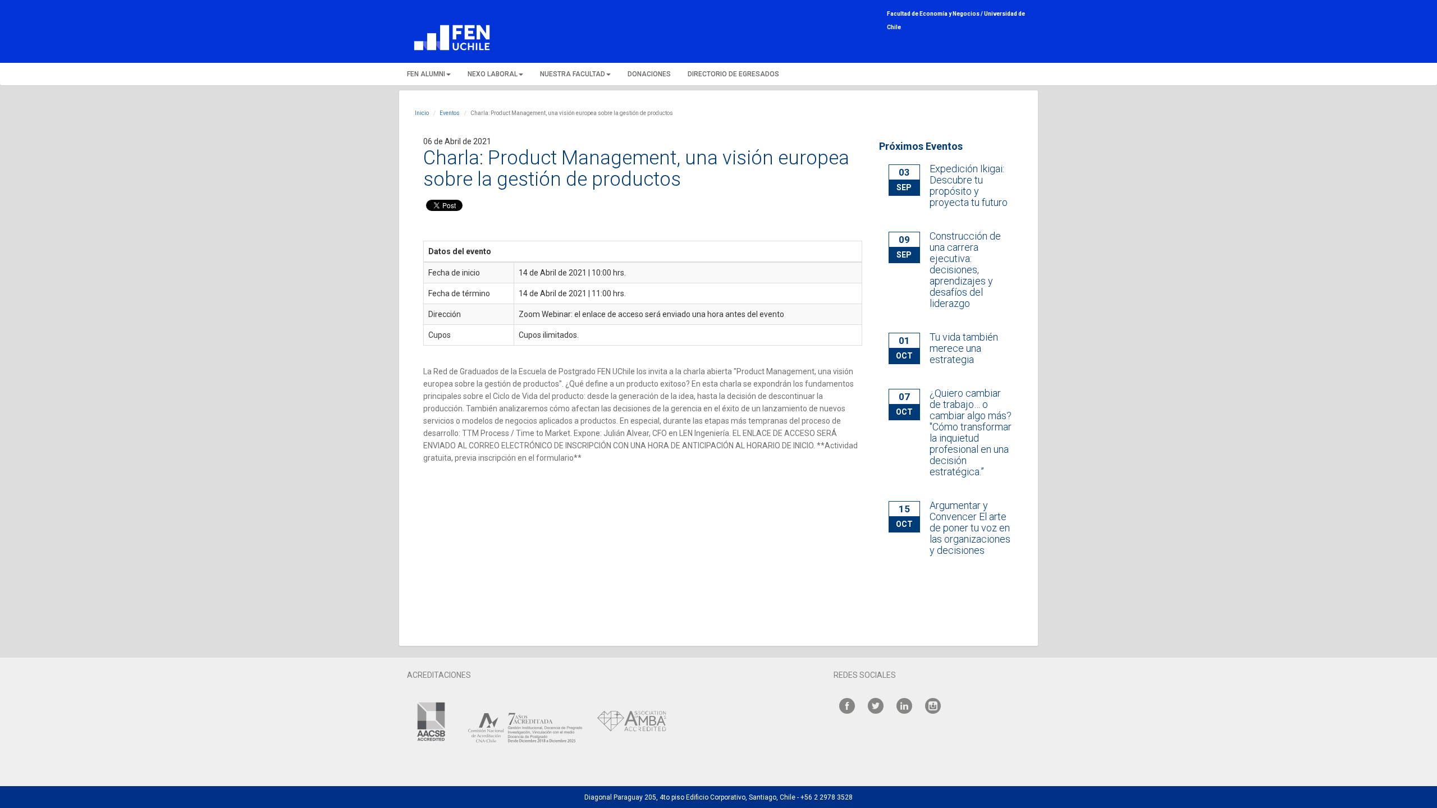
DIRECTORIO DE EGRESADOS (733, 74)
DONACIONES (649, 74)
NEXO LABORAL (493, 74)
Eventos (450, 113)
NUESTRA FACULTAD (572, 74)
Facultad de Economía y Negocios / (935, 14)
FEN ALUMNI (426, 74)
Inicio (422, 113)
